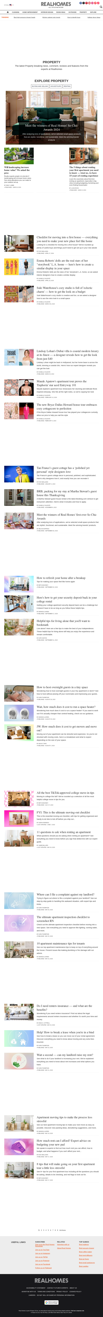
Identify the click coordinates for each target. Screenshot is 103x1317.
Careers (32, 1295)
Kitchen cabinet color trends (51, 17)
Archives (62, 1230)
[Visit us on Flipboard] (95, 3)
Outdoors (72, 12)
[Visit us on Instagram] (92, 3)
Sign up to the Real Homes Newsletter (44, 1245)
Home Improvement (30, 12)
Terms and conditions (46, 1291)
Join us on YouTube (42, 1250)
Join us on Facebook (42, 1264)
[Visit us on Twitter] (83, 3)
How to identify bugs (73, 17)
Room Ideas (60, 12)
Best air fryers (84, 1259)
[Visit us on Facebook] (80, 3)
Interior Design (47, 12)
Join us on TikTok (41, 1257)
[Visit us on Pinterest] (86, 3)
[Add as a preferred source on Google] (51, 1302)
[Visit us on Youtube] (89, 3)
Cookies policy (75, 1291)
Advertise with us (63, 1244)
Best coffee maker (85, 1252)
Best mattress (84, 1244)
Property (83, 12)
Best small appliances (87, 1263)
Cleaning (15, 12)
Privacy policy (62, 1291)
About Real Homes (64, 1248)
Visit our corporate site (77, 1310)
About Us (73, 1288)
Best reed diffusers (85, 1255)
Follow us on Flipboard (43, 1268)
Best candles (83, 1266)
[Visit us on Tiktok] (98, 3)
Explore (93, 12)
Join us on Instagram (42, 1253)
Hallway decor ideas (94, 17)
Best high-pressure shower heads (24, 17)
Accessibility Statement (35, 1288)
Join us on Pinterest (42, 1261)
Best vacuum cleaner (86, 1248)
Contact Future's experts (57, 1288)
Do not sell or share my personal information (55, 1295)
